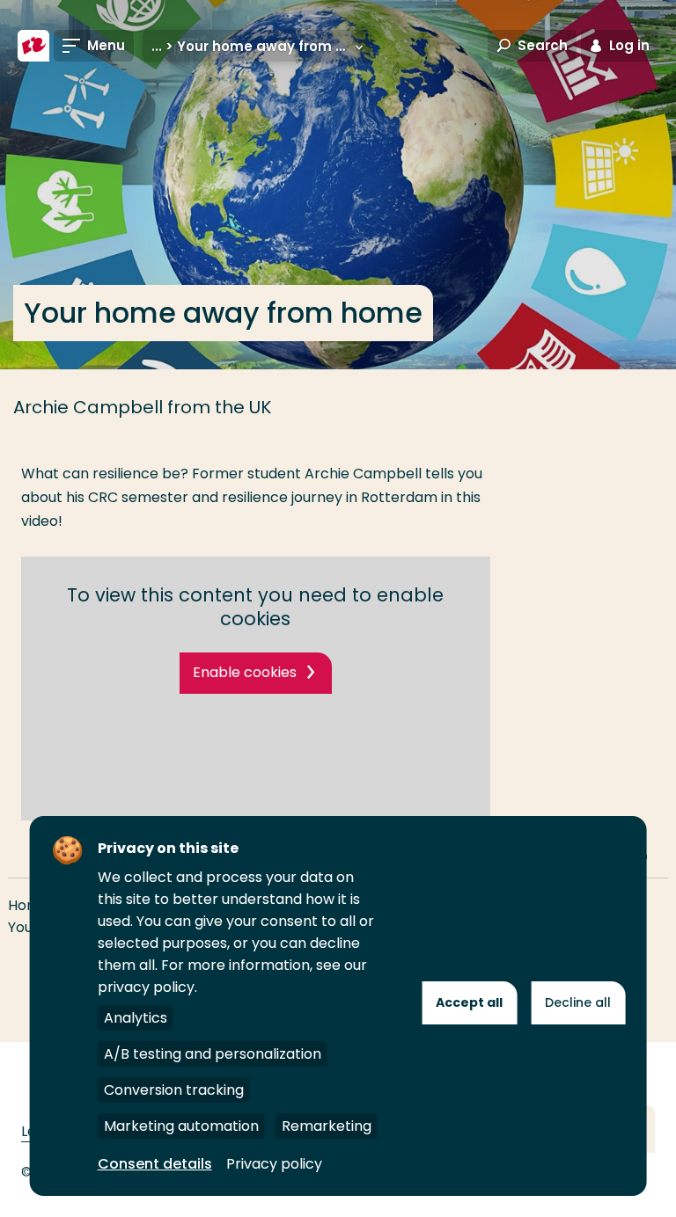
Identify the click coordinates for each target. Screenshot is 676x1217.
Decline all (578, 1002)
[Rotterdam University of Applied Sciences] (33, 46)
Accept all (469, 1002)
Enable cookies (245, 672)
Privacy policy (274, 1164)
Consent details (155, 1164)
